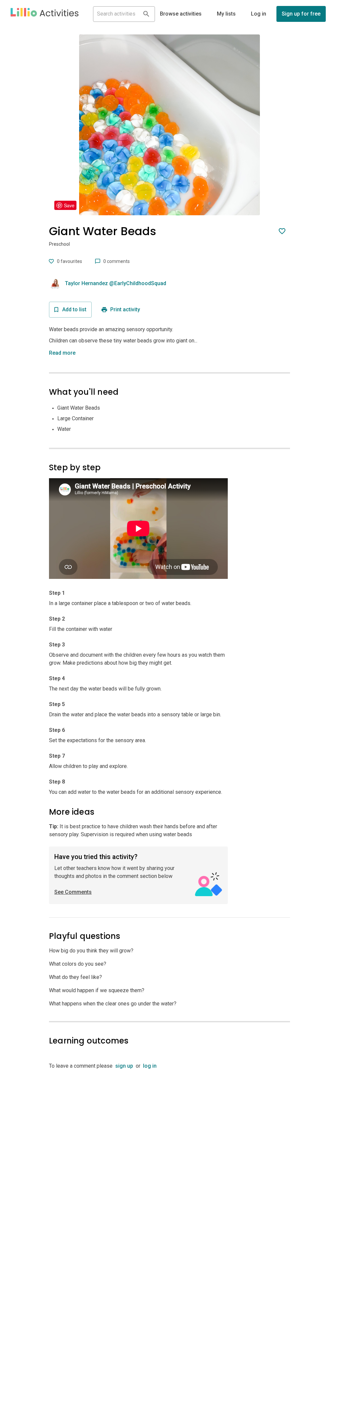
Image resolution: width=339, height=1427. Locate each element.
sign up (124, 1066)
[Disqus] (169, 1153)
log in (150, 1066)
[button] (44, 14)
